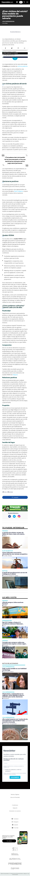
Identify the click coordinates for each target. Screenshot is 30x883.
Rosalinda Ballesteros (15, 31)
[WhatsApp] (24, 48)
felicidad (11, 492)
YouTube (16, 827)
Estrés (5, 492)
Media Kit (15, 808)
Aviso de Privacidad (15, 797)
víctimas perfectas (23, 66)
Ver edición (9, 841)
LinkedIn (16, 824)
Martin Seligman (18, 191)
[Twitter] (12, 48)
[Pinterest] (18, 48)
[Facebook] (5, 48)
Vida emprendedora (8, 21)
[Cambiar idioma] (17, 2)
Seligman (15, 374)
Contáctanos (15, 805)
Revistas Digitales (15, 794)
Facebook (16, 819)
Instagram (16, 822)
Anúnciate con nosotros (15, 811)
